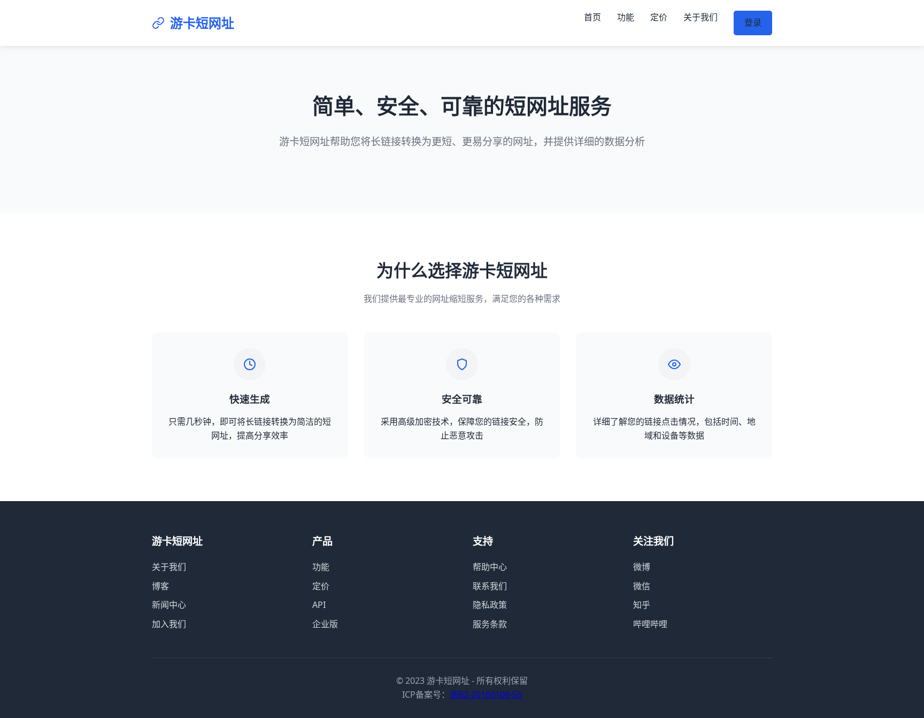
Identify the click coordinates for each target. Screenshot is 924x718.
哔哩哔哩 (650, 624)
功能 (625, 17)
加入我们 (169, 624)
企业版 (325, 624)
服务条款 (490, 624)
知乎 (641, 605)
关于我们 (700, 17)
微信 (641, 586)
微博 (641, 567)
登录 (752, 22)
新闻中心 (169, 605)
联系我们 (490, 586)
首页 (592, 17)
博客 (160, 586)
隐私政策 (490, 605)
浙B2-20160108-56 (486, 694)
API (319, 605)
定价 (658, 17)
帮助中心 (490, 567)
